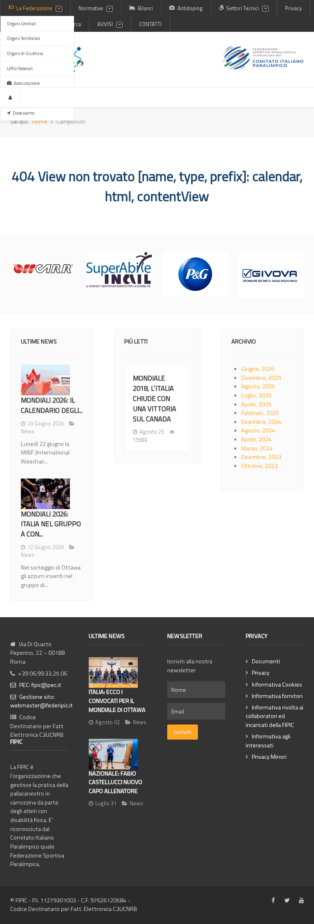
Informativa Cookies (277, 684)
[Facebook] (273, 900)
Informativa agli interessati (268, 741)
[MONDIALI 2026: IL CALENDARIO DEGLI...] (45, 380)
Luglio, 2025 (256, 395)
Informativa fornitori (277, 696)
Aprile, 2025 (256, 404)
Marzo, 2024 (257, 448)
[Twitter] (287, 900)
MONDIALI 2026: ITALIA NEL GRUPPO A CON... (51, 524)
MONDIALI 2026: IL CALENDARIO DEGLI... (52, 405)
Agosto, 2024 (258, 430)
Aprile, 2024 (256, 439)
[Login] (10, 97)
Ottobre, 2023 (259, 465)
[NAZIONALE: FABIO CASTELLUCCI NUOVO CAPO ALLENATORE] (113, 754)
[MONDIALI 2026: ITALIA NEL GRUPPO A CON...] (45, 494)
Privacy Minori (269, 757)
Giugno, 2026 (257, 368)
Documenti (266, 661)
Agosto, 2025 (258, 386)
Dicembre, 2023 (261, 456)
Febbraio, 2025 (260, 412)
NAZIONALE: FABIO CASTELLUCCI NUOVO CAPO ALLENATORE (115, 782)
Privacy (260, 673)
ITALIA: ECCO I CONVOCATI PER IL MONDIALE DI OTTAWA (117, 700)
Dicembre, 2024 (261, 421)
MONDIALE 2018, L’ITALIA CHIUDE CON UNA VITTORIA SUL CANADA (154, 398)
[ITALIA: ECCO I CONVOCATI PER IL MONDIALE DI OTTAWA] (113, 672)
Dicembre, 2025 (261, 377)
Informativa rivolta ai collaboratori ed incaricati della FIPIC (274, 716)
